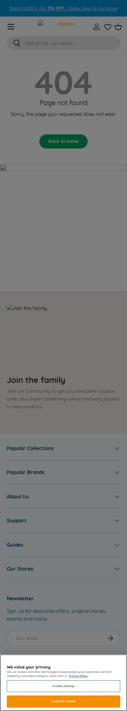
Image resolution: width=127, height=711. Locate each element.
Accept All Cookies (63, 701)
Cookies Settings (63, 686)
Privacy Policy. (78, 676)
